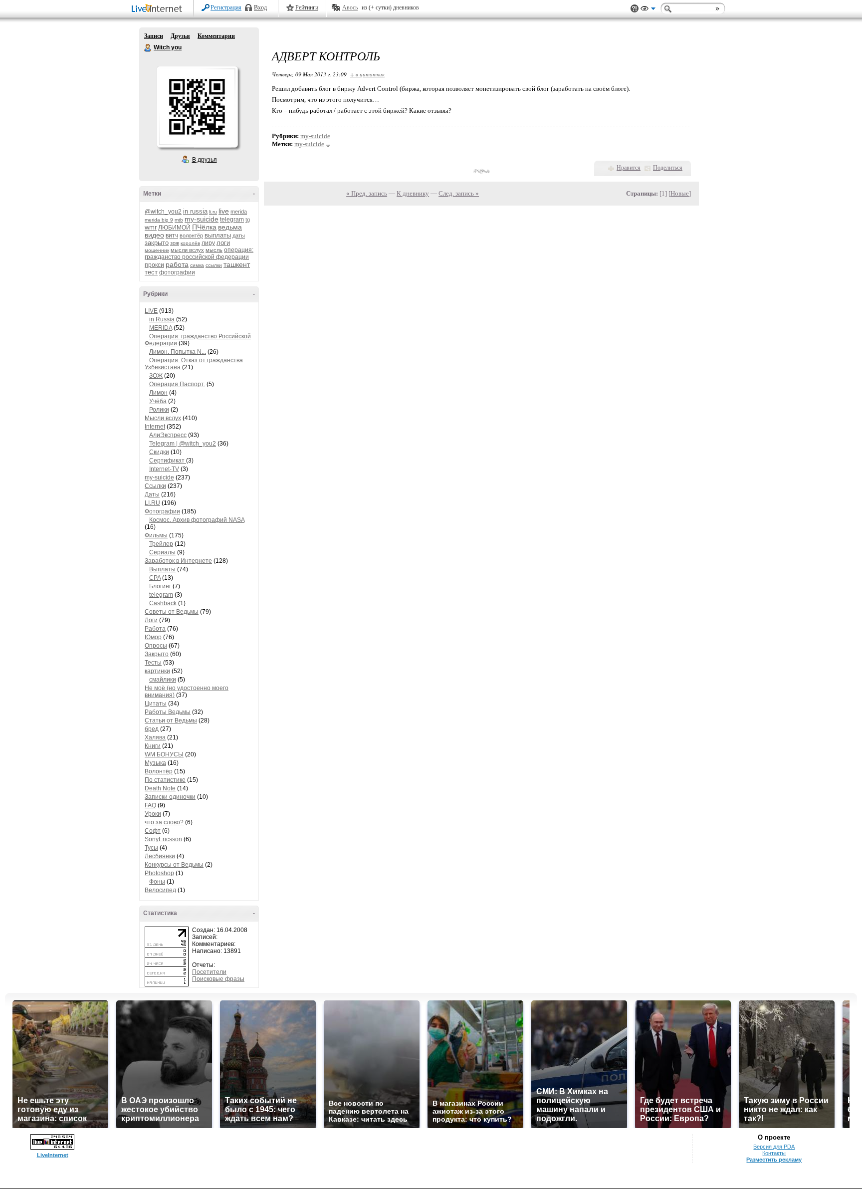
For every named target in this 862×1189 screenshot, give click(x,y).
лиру (208, 242)
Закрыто (157, 654)
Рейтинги (306, 7)
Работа (155, 628)
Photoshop (159, 873)
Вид (648, 10)
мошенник (157, 250)
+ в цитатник (367, 74)
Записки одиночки (170, 796)
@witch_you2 (163, 211)
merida (238, 212)
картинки (157, 671)
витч (172, 235)
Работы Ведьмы (168, 712)
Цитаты (156, 703)
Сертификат (167, 460)
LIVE (151, 310)
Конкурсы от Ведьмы (174, 864)
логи (223, 242)
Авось (350, 7)
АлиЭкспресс (168, 435)
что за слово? (164, 822)
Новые (679, 193)
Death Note (160, 788)
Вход (260, 7)
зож (174, 243)
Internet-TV (164, 469)
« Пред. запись (366, 193)
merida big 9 (159, 220)
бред (152, 728)
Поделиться (667, 167)
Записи (153, 35)
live (223, 211)
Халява (155, 737)
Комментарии (216, 35)
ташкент (236, 264)
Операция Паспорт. (177, 384)
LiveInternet (159, 9)
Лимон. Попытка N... (177, 351)
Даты (152, 494)
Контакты (774, 1153)
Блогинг (160, 586)
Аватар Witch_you (197, 106)
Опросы (156, 645)
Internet (155, 426)
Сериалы (162, 552)
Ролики (159, 409)
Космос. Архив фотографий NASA (196, 519)
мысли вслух (187, 250)
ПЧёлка (204, 227)
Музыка (155, 762)
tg (247, 220)
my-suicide (201, 219)
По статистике (165, 779)
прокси (154, 264)
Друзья (180, 35)
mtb (179, 220)
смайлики (162, 679)
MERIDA (160, 327)
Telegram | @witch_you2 (182, 443)
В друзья (204, 159)
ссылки (214, 265)
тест (151, 272)
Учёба (158, 401)
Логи (151, 620)
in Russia (162, 319)
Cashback (163, 603)
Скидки (159, 452)
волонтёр (191, 235)
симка (197, 265)
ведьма (230, 227)
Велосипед (160, 890)
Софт (153, 830)
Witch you (148, 48)
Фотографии (162, 511)
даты (238, 235)
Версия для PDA (774, 1147)
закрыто (157, 242)
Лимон (158, 392)
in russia (195, 211)
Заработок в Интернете (178, 560)
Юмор (153, 637)
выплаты (218, 235)
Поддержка (635, 8)
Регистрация (226, 7)
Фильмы (156, 535)
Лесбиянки (160, 856)
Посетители (209, 971)
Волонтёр (159, 771)
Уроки (153, 813)
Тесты (153, 662)
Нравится (629, 167)
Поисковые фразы (218, 978)
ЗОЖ (156, 375)
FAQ (150, 805)
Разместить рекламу (774, 1160)
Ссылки (155, 485)
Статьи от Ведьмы (171, 720)
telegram (232, 219)
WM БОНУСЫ (164, 754)
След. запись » (458, 193)
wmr (151, 227)
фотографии (177, 272)
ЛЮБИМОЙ (174, 227)
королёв (190, 243)
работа (177, 264)
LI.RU (152, 502)
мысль (214, 250)
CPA (155, 577)
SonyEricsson (163, 839)
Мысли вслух (163, 418)
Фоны (157, 881)
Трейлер (161, 543)
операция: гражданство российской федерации (199, 253)
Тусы (151, 847)
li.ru (213, 212)
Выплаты (162, 569)
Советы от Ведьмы (172, 611)
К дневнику (413, 193)
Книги (153, 745)
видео (154, 235)
